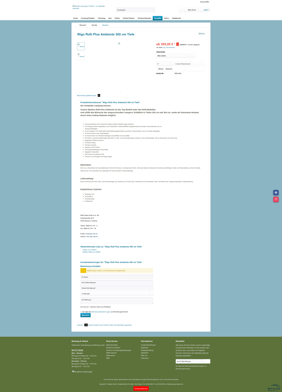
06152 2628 (77, 350)
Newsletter (144, 353)
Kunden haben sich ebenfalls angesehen (117, 325)
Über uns (144, 355)
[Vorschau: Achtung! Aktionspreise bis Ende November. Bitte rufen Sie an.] (81, 46)
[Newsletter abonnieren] (206, 361)
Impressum (145, 358)
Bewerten (168, 69)
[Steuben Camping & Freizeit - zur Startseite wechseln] (89, 10)
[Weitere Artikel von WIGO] (202, 36)
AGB (107, 358)
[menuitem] (135, 11)
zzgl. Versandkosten (169, 47)
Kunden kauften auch (95, 325)
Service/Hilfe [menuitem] (204, 2)
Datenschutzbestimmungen (100, 312)
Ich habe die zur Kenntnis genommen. (105, 312)
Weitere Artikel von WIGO (91, 252)
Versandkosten (136, 379)
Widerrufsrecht (111, 353)
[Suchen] (153, 10)
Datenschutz (110, 355)
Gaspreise (144, 347)
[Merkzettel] (181, 10)
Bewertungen (93, 95)
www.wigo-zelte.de (92, 236)
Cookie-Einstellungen (148, 345)
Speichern (85, 315)
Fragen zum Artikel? (89, 250)
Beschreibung (82, 95)
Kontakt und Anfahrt (113, 347)
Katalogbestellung (147, 350)
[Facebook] (276, 192)
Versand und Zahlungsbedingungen (118, 350)
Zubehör (82, 325)
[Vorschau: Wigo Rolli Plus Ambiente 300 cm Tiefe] (81, 56)
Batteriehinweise (112, 345)
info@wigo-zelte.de (91, 234)
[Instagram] (276, 199)
